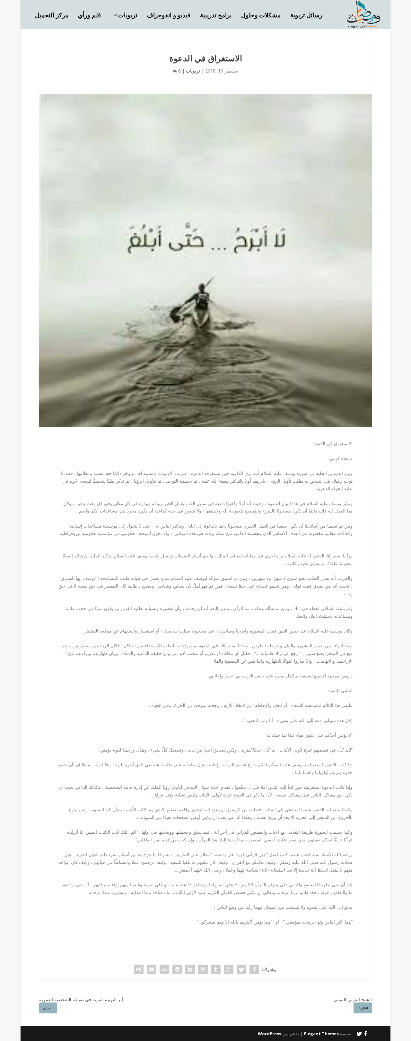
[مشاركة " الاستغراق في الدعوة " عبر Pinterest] (203, 969)
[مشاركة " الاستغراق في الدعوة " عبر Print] (138, 969)
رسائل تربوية (306, 16)
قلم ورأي (89, 16)
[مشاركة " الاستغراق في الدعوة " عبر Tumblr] (215, 969)
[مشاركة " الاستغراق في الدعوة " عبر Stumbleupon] (164, 969)
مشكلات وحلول (261, 16)
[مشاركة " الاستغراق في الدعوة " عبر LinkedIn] (190, 969)
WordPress (269, 1034)
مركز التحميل (51, 16)
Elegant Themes (321, 1034)
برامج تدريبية (216, 16)
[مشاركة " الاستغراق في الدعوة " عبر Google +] (228, 969)
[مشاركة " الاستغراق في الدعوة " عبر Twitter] (241, 969)
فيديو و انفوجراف (168, 16)
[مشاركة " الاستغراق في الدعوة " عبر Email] (151, 969)
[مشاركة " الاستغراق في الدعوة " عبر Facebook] (254, 969)
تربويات (127, 16)
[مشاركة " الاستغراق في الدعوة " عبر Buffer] (177, 969)
